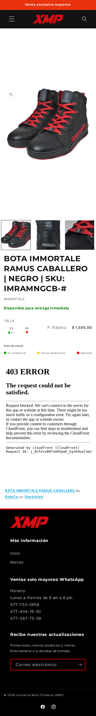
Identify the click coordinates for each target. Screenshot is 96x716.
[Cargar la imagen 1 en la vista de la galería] (15, 234)
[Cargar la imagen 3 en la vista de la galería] (79, 234)
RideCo (12, 497)
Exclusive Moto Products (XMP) (40, 695)
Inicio (15, 553)
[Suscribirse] (80, 665)
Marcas (17, 562)
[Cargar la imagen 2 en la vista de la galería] (47, 234)
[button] (84, 19)
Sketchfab (34, 497)
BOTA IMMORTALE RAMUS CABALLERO (40, 491)
